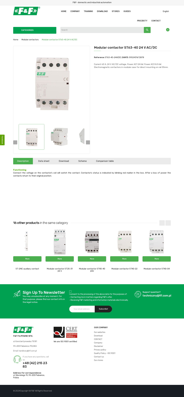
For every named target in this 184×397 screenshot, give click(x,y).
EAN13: (125, 57)
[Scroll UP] (180, 393)
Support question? (152, 292)
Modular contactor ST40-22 (124, 269)
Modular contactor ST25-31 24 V (60, 270)
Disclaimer (98, 346)
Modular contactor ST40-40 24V (92, 270)
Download (64, 161)
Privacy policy (100, 350)
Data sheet (43, 161)
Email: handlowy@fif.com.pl (25, 351)
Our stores (98, 360)
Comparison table (105, 161)
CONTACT (98, 339)
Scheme (82, 161)
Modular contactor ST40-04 (157, 269)
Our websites (99, 332)
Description (23, 161)
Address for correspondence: (27, 373)
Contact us (99, 357)
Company (98, 343)
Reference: (99, 57)
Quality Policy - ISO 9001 (104, 353)
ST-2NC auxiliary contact (27, 269)
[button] (27, 259)
